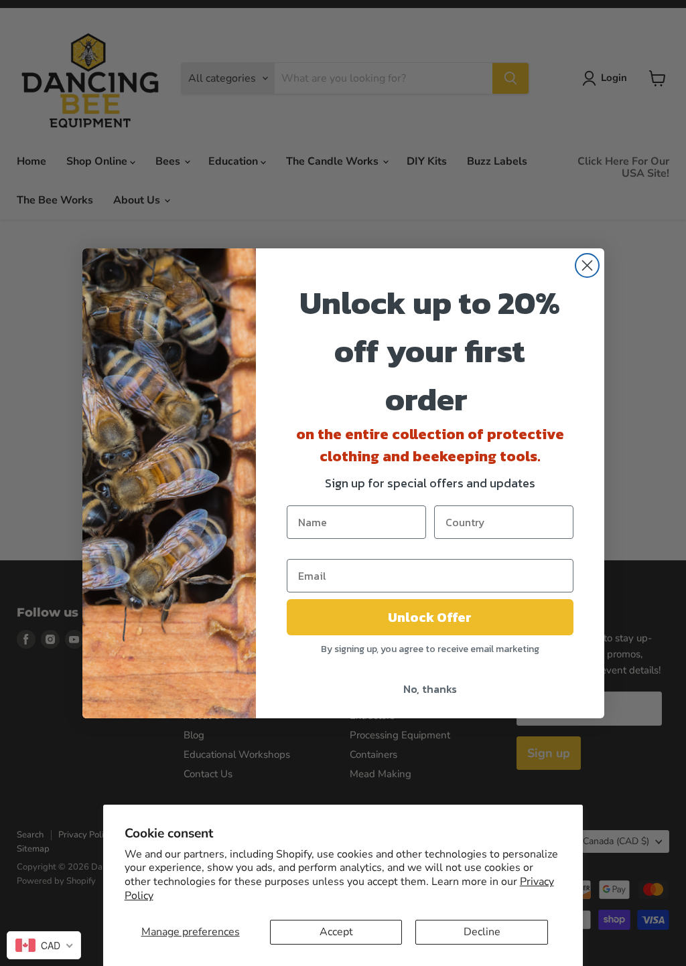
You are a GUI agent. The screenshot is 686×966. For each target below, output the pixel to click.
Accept (336, 931)
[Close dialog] (587, 265)
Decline (482, 931)
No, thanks (430, 689)
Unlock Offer (430, 617)
